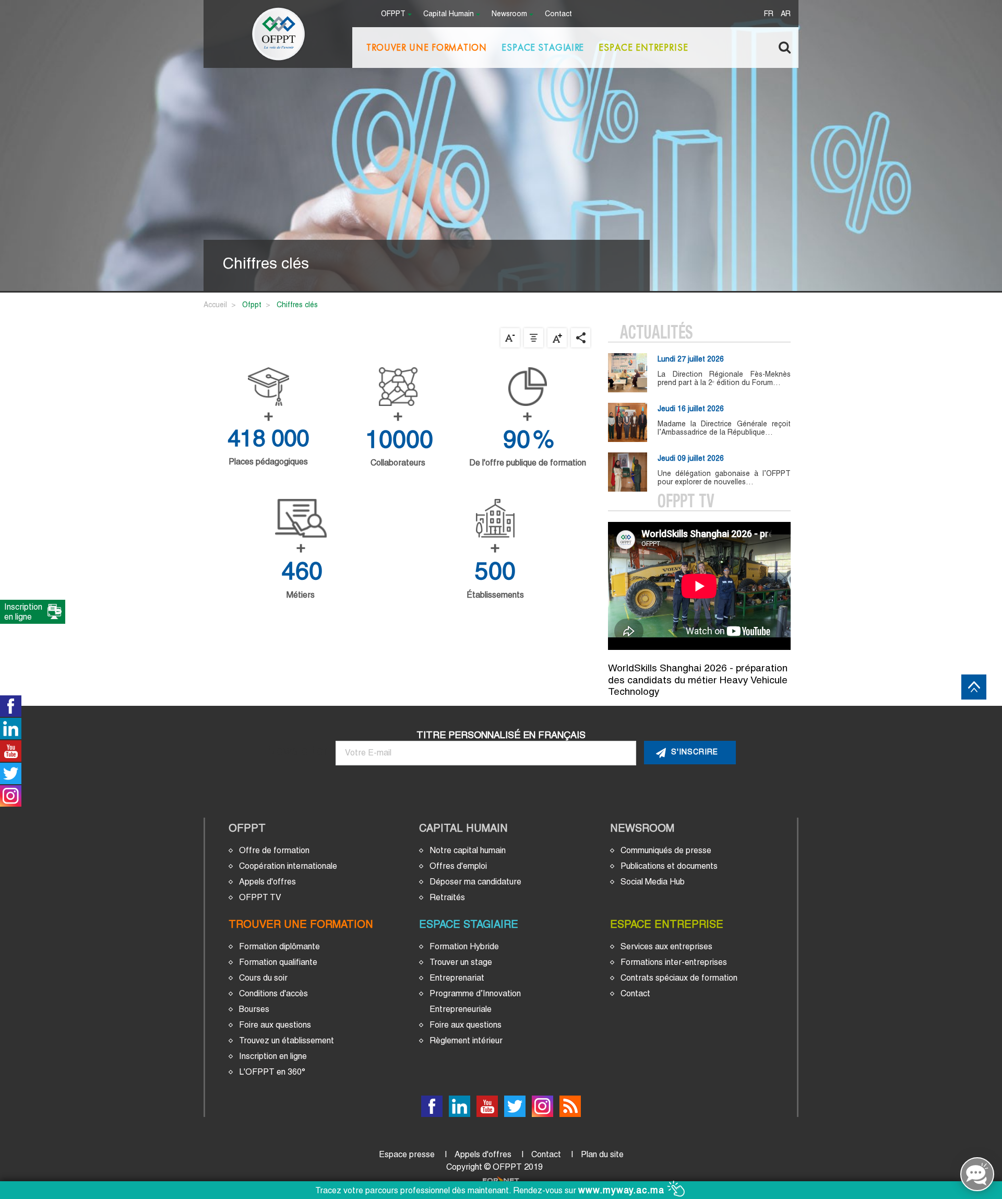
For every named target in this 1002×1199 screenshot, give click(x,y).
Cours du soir (263, 978)
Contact (558, 14)
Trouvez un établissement (286, 1040)
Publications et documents (669, 866)
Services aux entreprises (666, 946)
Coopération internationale (288, 866)
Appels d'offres (267, 882)
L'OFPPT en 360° (272, 1072)
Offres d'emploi (458, 866)
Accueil (215, 304)
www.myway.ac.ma (622, 1190)
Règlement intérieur (466, 1040)
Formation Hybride (464, 946)
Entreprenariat (457, 978)
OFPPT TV (260, 897)
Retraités (447, 897)
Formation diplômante (279, 946)
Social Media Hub (653, 882)
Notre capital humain (468, 850)
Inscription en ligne (273, 1056)
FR (768, 14)
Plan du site (602, 1154)
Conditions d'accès (273, 993)
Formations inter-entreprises (674, 962)
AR (786, 14)
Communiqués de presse (666, 850)
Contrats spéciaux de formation (679, 978)
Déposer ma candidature (475, 882)
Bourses (254, 1009)
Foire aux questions (275, 1025)
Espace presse (407, 1154)
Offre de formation (274, 850)
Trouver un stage (461, 962)
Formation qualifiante (278, 962)
